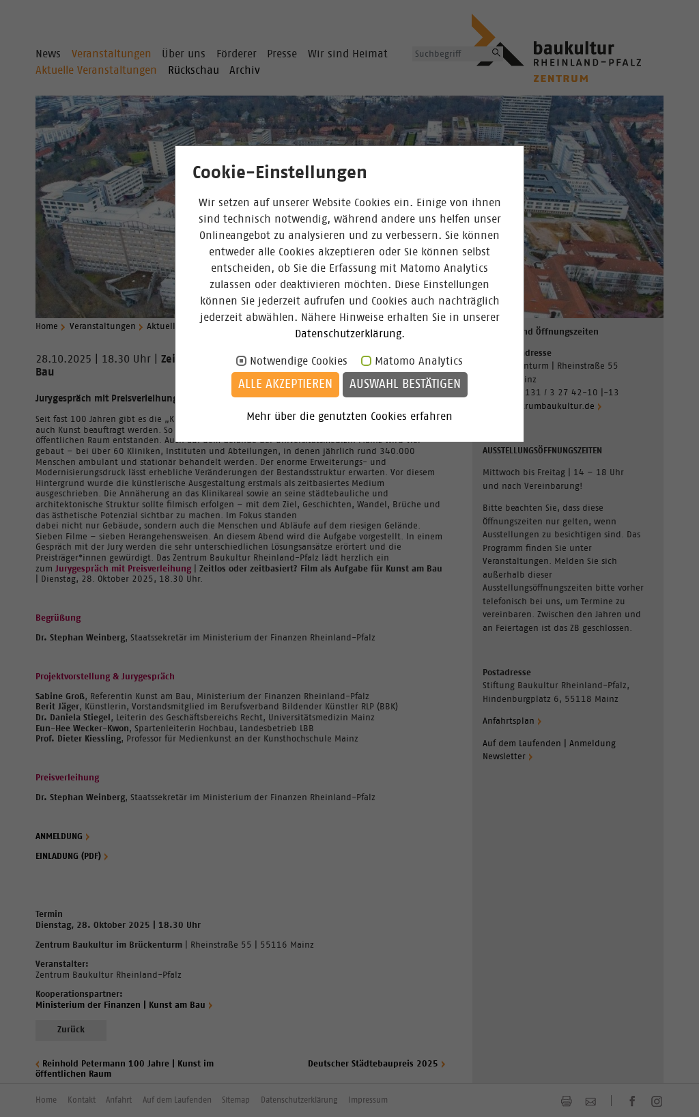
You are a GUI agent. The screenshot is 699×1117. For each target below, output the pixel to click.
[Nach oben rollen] (672, 1090)
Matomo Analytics (419, 361)
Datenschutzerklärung (348, 333)
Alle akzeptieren (285, 384)
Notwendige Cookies (298, 361)
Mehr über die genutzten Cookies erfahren (349, 416)
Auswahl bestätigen (405, 384)
